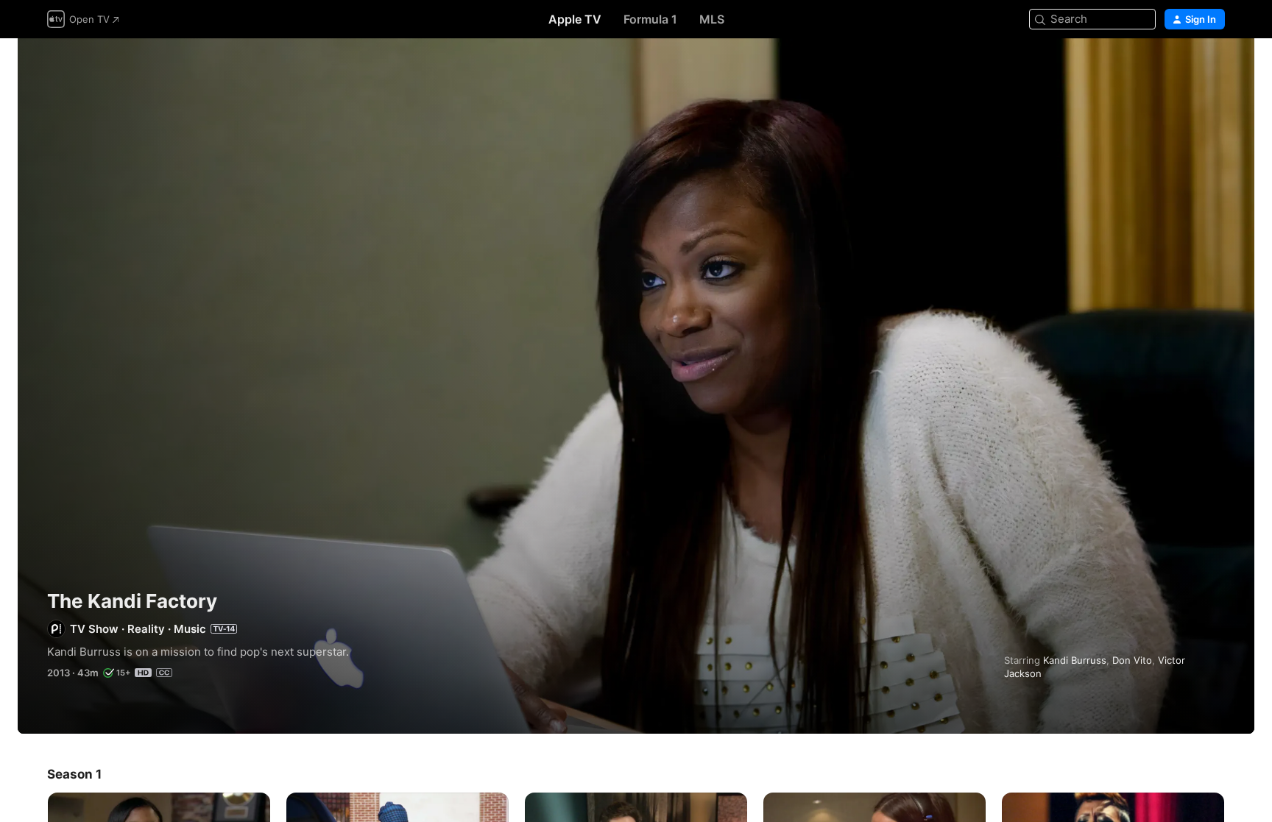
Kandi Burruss (1074, 660)
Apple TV (574, 19)
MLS (711, 19)
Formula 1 (650, 19)
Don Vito (1132, 660)
